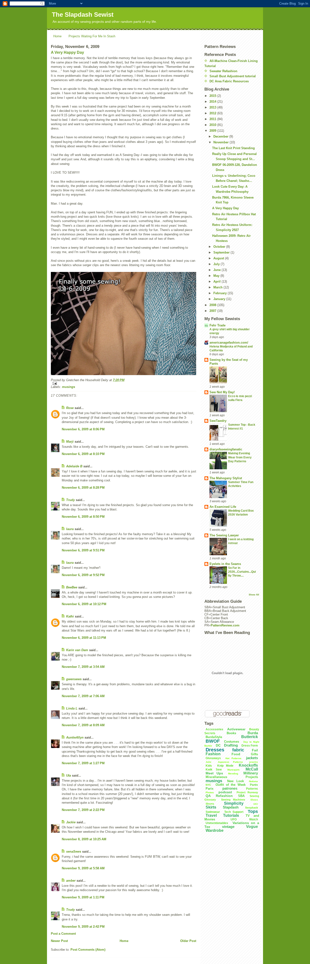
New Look (235, 781)
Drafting (231, 745)
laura (70, 529)
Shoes (254, 799)
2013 (213, 107)
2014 (213, 101)
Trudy (70, 500)
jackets (252, 758)
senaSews (73, 851)
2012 (213, 113)
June (217, 270)
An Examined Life (222, 507)
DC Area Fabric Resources (229, 81)
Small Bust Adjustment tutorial (232, 76)
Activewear (236, 729)
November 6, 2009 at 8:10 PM (83, 454)
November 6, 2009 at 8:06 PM (83, 429)
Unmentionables (217, 823)
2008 (213, 305)
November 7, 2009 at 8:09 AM (83, 725)
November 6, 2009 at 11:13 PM (84, 638)
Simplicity (233, 803)
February (220, 293)
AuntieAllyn (75, 737)
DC (218, 745)
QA (208, 796)
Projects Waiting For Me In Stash (92, 36)
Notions (253, 781)
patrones (229, 788)
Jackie (71, 822)
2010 (213, 125)
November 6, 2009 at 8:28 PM (83, 487)
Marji (70, 441)
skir (255, 803)
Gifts (254, 754)
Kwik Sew (214, 769)
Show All (254, 594)
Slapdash (231, 807)
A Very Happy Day (67, 52)
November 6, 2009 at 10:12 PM (84, 604)
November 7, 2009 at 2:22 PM (83, 810)
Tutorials (231, 815)
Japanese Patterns (230, 762)
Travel (211, 815)
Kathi (70, 616)
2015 (213, 96)
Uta (68, 775)
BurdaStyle (214, 737)
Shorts (210, 803)
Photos (210, 792)
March (218, 287)
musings (68, 387)
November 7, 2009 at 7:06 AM (83, 696)
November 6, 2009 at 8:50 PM (83, 516)
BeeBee (71, 587)
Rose (70, 408)
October (219, 246)
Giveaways (213, 758)
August (219, 258)
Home (57, 36)
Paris (209, 788)
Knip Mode (225, 765)
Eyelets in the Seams (225, 564)
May (216, 276)
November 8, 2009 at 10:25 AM (84, 839)
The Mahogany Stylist (225, 478)
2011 (213, 119)
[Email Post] (123, 383)
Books (231, 733)
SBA (241, 796)
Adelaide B (74, 466)
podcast (225, 792)
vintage (228, 827)
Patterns (252, 788)
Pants (254, 785)
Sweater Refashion (223, 71)
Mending (233, 773)
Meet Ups (214, 773)
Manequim (233, 769)
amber (71, 880)
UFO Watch (244, 819)
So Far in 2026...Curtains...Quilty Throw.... (242, 571)
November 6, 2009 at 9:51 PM (83, 550)
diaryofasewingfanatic (225, 449)
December (221, 136)
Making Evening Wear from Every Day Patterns (240, 457)
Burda (253, 733)
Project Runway (247, 792)
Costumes (231, 741)
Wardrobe (215, 830)
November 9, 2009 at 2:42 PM (83, 926)
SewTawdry (217, 421)
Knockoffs (248, 765)
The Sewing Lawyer (224, 535)
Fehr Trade (217, 325)
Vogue (252, 827)
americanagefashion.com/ (228, 342)
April (217, 281)
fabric (238, 750)
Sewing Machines (233, 799)
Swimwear (213, 812)
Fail (255, 750)
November (221, 142)
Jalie (208, 762)
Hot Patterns (233, 758)
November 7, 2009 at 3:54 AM (83, 667)
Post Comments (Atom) (87, 949)
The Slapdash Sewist (83, 14)
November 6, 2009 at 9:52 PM (83, 575)
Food (236, 754)
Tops (253, 811)
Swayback (251, 807)
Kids (209, 765)
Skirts (211, 807)
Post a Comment (63, 933)
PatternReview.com (225, 625)
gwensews (74, 679)
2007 (213, 311)
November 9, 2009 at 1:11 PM (83, 897)
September (222, 252)
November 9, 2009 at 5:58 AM (83, 868)
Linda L (72, 708)
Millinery (250, 773)
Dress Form (249, 745)
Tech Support (233, 812)
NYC (208, 784)
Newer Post (59, 941)
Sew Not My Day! (222, 392)
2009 (213, 130)
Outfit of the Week (230, 785)
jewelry (253, 762)
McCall (252, 769)
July (217, 264)
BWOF (213, 741)
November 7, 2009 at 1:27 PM (83, 763)
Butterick (249, 737)
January (219, 299)
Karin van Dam (77, 650)
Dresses (215, 749)
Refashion (224, 796)
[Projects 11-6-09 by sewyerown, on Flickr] (123, 323)
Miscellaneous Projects (232, 777)
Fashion (213, 754)
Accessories (214, 729)
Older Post (188, 941)
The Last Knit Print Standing (233, 148)
